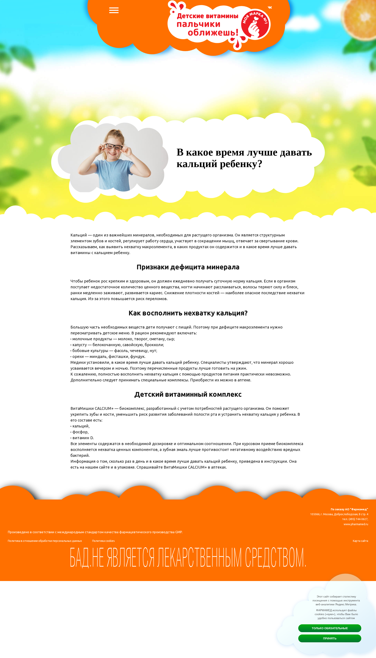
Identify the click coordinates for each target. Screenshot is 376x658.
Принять (329, 638)
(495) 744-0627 (358, 519)
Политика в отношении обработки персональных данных (45, 540)
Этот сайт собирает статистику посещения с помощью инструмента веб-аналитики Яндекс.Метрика (336, 600)
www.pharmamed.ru (356, 524)
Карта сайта (360, 540)
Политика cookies (103, 540)
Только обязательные (330, 628)
